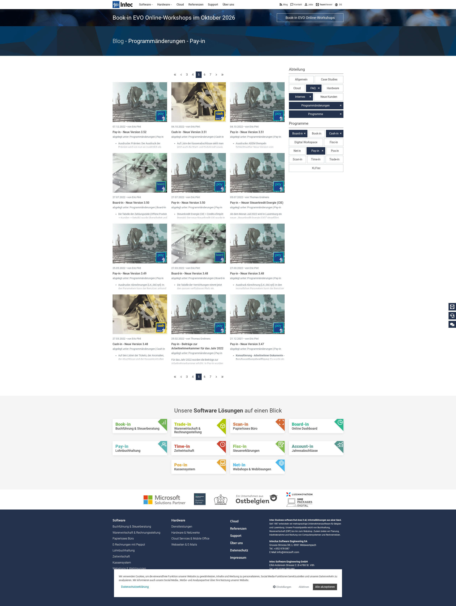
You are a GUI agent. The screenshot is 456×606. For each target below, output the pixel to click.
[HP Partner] (200, 499)
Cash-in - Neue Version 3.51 (189, 132)
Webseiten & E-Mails (184, 544)
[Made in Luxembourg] (220, 499)
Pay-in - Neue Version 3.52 (129, 132)
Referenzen (238, 528)
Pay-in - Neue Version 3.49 (129, 273)
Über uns (236, 543)
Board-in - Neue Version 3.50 (131, 202)
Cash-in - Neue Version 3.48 (130, 344)
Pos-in (335, 150)
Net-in (297, 150)
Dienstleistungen (181, 526)
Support (235, 536)
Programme (315, 114)
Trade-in (334, 159)
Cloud (297, 88)
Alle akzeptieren (325, 587)
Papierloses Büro (123, 538)
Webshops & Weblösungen (129, 568)
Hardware (333, 88)
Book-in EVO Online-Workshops (310, 18)
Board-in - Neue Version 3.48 (189, 273)
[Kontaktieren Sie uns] (452, 324)
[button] (338, 4)
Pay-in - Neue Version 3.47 (247, 344)
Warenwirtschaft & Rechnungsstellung (136, 532)
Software (119, 520)
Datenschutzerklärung (135, 587)
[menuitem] (146, 4)
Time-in (315, 159)
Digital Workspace (305, 142)
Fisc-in (334, 142)
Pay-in (160, 136)
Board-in (161, 207)
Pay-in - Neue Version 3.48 (247, 273)
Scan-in (297, 159)
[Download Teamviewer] (452, 306)
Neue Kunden (328, 96)
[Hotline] (452, 315)
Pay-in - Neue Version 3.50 (188, 202)
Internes (300, 96)
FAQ (313, 88)
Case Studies (329, 79)
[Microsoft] (164, 499)
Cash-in (219, 136)
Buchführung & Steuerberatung (132, 526)
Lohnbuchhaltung (124, 550)
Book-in (316, 133)
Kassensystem (122, 562)
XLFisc (316, 168)
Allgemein (301, 79)
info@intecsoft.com (288, 552)
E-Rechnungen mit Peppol (129, 544)
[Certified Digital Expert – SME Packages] (299, 499)
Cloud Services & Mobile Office (190, 538)
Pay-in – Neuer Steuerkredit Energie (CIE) (256, 202)
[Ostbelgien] (257, 499)
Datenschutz (239, 550)
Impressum (238, 557)
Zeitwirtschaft (121, 556)
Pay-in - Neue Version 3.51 (247, 132)
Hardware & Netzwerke (185, 532)
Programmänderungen (143, 136)
